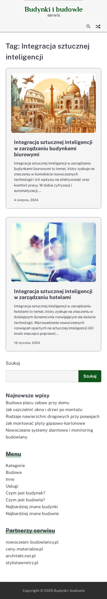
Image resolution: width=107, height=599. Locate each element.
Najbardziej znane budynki (32, 506)
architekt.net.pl (21, 555)
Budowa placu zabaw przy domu (37, 402)
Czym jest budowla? (25, 499)
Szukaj (13, 363)
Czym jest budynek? (25, 492)
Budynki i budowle (54, 9)
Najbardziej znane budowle (32, 513)
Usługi (12, 486)
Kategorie (15, 465)
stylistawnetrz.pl (22, 562)
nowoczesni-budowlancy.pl (32, 542)
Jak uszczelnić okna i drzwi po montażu (44, 409)
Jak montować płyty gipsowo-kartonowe (45, 423)
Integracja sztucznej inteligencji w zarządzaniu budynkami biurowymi (53, 148)
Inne (10, 479)
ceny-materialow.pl (24, 548)
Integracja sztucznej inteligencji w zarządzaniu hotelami (53, 294)
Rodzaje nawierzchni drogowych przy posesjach (53, 416)
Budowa (14, 472)
